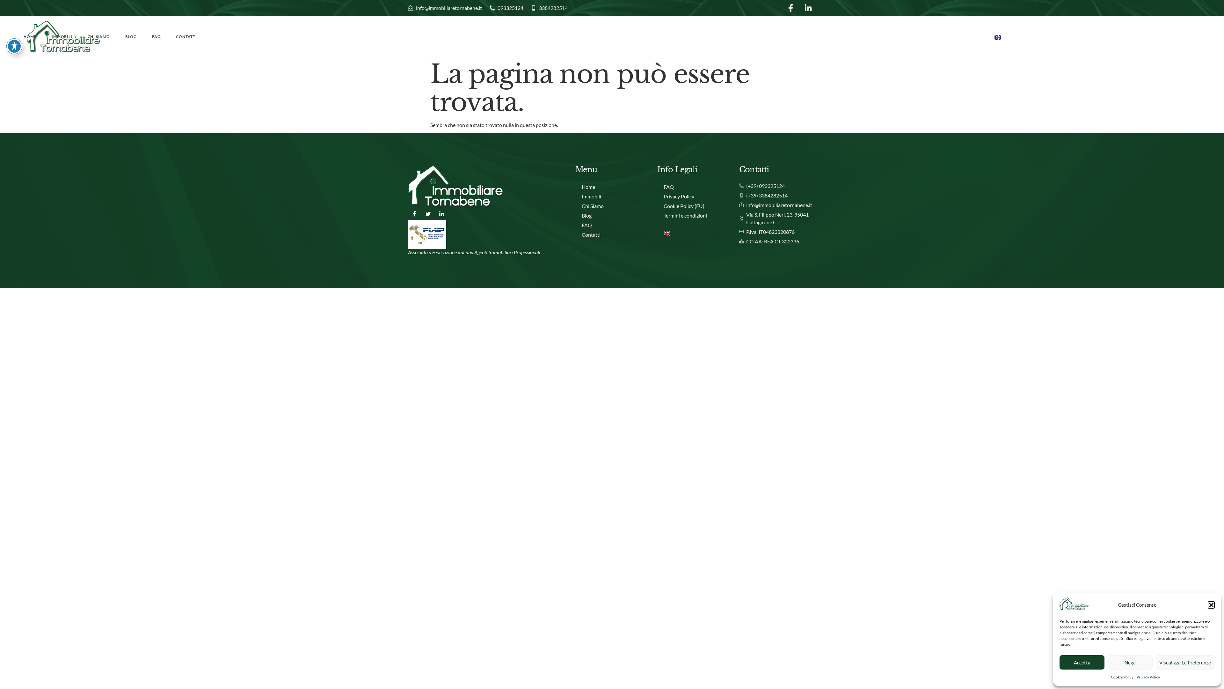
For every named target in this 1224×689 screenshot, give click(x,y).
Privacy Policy (1148, 677)
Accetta (1082, 662)
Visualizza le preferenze (1185, 662)
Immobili (62, 36)
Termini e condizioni (685, 215)
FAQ (156, 36)
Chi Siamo (99, 36)
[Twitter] (428, 214)
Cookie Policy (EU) (684, 206)
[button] (1211, 605)
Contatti (186, 36)
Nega (1130, 662)
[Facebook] (414, 214)
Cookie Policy (1122, 677)
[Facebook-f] (790, 8)
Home (30, 36)
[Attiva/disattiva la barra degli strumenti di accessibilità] (14, 46)
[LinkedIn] (442, 214)
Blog (131, 36)
